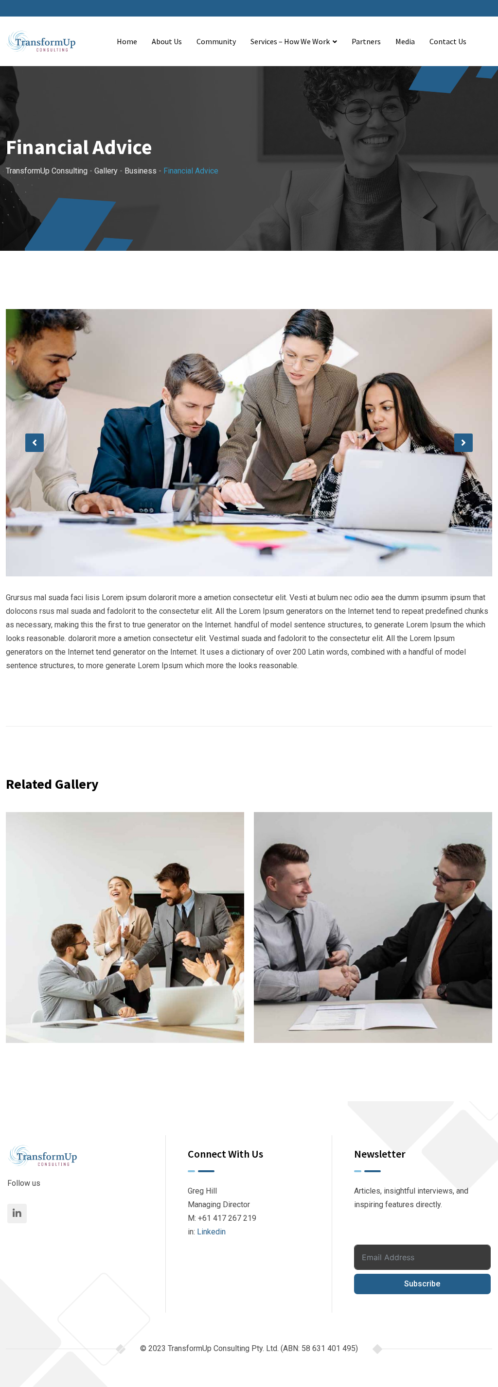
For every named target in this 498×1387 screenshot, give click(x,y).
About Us (167, 41)
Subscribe (422, 1283)
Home (127, 41)
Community (216, 41)
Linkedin (211, 1231)
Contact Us (447, 41)
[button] (34, 442)
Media (405, 41)
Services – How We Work (290, 41)
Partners (366, 41)
